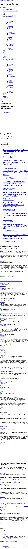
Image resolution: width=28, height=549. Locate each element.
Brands (7, 40)
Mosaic (10, 30)
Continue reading (3, 426)
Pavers (9, 24)
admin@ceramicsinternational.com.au (14, 537)
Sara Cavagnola (3, 394)
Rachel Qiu (2, 302)
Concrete (10, 35)
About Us (5, 14)
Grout (9, 48)
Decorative (10, 26)
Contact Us (5, 54)
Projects (4, 50)
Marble (10, 37)
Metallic (10, 29)
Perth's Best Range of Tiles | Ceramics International (11, 281)
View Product (9, 156)
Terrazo (10, 32)
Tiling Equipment (9, 44)
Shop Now (8, 112)
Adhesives (10, 45)
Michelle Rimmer (3, 319)
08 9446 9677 (8, 538)
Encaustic (10, 39)
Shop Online (5, 546)
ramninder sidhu (3, 382)
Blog (4, 51)
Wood (9, 34)
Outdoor (10, 22)
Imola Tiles (10, 41)
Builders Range (11, 33)
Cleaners (10, 46)
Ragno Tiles (11, 43)
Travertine (10, 27)
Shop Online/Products (8, 16)
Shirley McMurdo (4, 335)
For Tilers (10, 49)
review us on (3, 286)
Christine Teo (3, 289)
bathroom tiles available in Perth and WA (13, 252)
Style (7, 23)
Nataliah (2, 349)
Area (7, 17)
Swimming (10, 21)
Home (4, 13)
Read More (2, 428)
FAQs (4, 52)
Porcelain (10, 38)
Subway (10, 28)
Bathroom (10, 18)
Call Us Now (3, 112)
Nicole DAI (2, 354)
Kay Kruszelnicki (4, 325)
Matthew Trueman (4, 310)
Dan (1, 388)
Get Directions (6, 547)
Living (9, 20)
